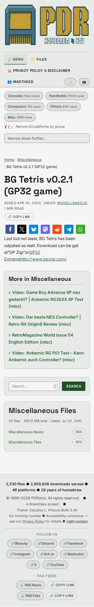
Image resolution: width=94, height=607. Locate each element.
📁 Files (39, 59)
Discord (45, 543)
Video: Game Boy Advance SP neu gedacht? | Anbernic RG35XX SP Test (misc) (46, 299)
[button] (10, 229)
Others (63, 106)
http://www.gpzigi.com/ (43, 259)
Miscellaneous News (26, 432)
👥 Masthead (20, 81)
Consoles (24, 96)
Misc (20, 117)
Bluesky (19, 543)
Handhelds (67, 96)
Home (9, 159)
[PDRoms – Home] (47, 25)
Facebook (73, 543)
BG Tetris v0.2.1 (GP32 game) (38, 185)
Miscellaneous (29, 159)
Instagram (20, 554)
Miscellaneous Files (25, 442)
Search (73, 386)
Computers (24, 106)
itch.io (47, 554)
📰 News (15, 59)
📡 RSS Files (30, 596)
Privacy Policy (33, 521)
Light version (77, 521)
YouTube (55, 565)
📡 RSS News (30, 585)
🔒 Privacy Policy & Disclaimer (38, 70)
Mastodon (73, 554)
